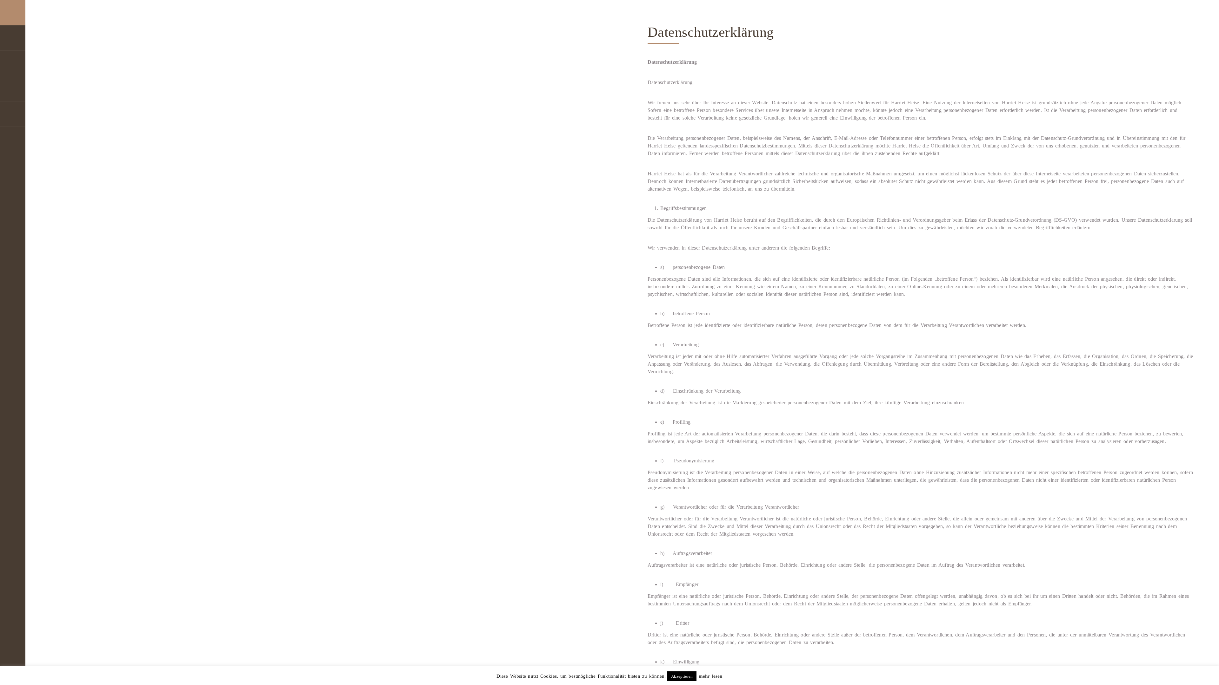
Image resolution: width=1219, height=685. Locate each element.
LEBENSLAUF (12, 88)
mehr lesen (711, 676)
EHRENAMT (12, 114)
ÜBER (12, 63)
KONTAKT (12, 139)
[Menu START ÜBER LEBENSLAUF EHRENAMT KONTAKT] (12, 342)
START (12, 38)
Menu (12, 12)
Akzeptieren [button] (682, 676)
